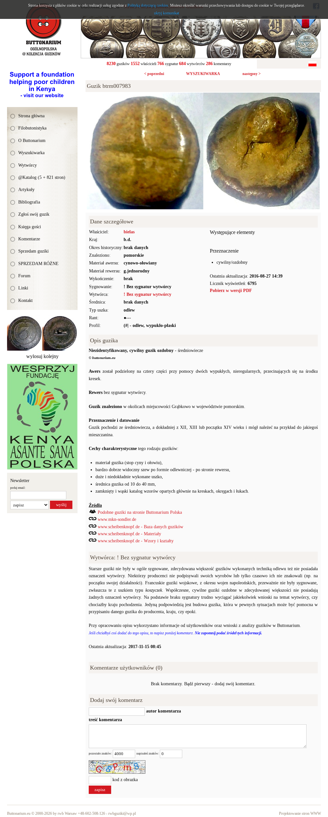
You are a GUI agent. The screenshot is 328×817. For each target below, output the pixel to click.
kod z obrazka (125, 779)
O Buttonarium (31, 140)
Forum (24, 275)
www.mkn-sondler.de (117, 519)
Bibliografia (29, 202)
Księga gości (29, 226)
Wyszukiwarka (31, 152)
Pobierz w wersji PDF (231, 290)
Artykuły (26, 189)
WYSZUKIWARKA (203, 73)
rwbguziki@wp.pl (122, 813)
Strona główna (31, 115)
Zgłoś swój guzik (33, 214)
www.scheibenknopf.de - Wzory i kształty (136, 540)
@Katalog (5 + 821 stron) (41, 177)
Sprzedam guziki (33, 251)
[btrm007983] (203, 96)
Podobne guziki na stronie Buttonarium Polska (140, 512)
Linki (23, 288)
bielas (129, 231)
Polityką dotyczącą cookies (147, 5)
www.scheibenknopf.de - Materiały (129, 533)
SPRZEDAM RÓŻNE (38, 263)
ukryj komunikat (166, 13)
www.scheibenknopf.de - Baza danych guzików (140, 526)
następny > (251, 73)
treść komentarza (105, 719)
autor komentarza (163, 711)
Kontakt (25, 300)
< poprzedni (154, 73)
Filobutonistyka (32, 128)
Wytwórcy (27, 165)
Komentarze (29, 239)
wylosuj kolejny (42, 356)
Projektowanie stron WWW (300, 813)
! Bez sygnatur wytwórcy (147, 294)
